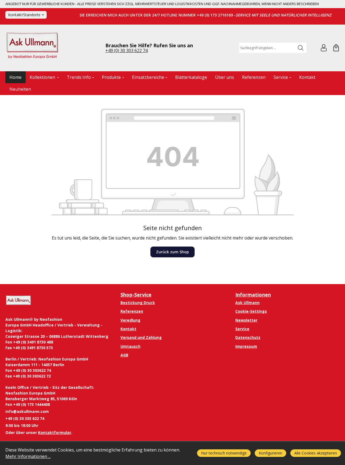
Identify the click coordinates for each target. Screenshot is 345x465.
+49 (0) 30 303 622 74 (126, 50)
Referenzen (131, 311)
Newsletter (246, 320)
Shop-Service (135, 294)
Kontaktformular (54, 432)
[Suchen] (301, 47)
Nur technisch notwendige (224, 453)
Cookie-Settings (251, 311)
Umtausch (130, 346)
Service (242, 328)
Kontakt (128, 328)
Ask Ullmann (247, 302)
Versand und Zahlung (141, 337)
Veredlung (130, 320)
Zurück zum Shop (172, 251)
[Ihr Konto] (323, 47)
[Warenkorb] (336, 47)
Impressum (246, 346)
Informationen (253, 294)
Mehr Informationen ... (28, 456)
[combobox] (267, 47)
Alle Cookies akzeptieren (315, 453)
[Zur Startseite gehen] (32, 48)
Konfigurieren (270, 453)
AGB (124, 355)
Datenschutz (247, 337)
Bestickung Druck (137, 302)
